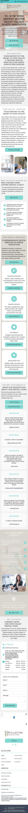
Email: (5, 685)
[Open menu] (25, 6)
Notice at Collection (12, 811)
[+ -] (14, 719)
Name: (5, 680)
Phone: (5, 690)
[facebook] (12, 744)
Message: (6, 695)
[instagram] (15, 744)
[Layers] (26, 714)
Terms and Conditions (20, 811)
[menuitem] (7, 755)
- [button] (2, 716)
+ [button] (2, 714)
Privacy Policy (7, 810)
